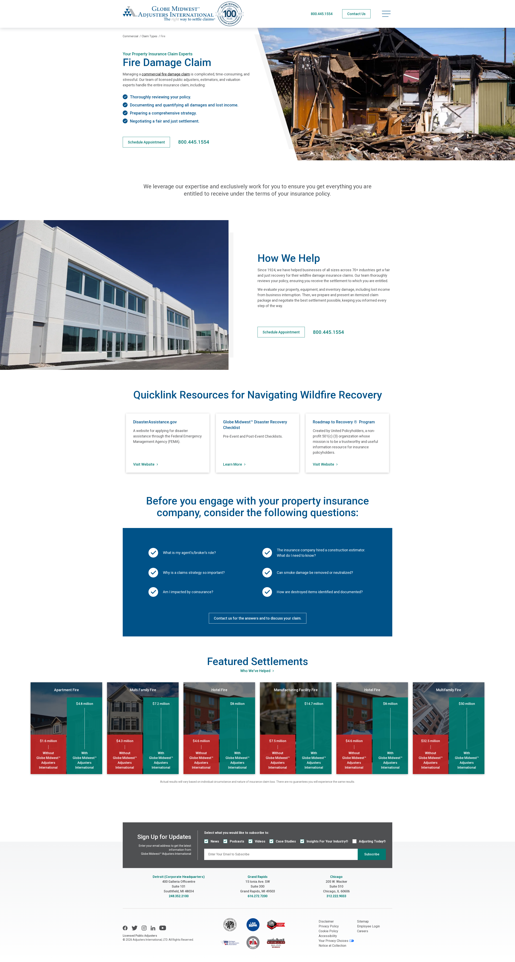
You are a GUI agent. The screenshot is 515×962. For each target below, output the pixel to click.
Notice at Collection (332, 946)
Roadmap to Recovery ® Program (344, 422)
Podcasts (237, 841)
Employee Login (368, 926)
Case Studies (286, 841)
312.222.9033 (336, 896)
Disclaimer (326, 921)
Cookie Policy (328, 931)
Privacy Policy (329, 926)
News (215, 841)
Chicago (336, 877)
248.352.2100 (178, 896)
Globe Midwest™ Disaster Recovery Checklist (255, 425)
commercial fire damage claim (166, 74)
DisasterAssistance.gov (155, 422)
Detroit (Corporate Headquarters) (179, 877)
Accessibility (328, 936)
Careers (362, 931)
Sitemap (363, 921)
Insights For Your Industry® (327, 841)
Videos (260, 841)
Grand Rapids (258, 877)
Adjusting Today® (372, 841)
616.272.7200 (257, 896)
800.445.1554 (322, 14)
